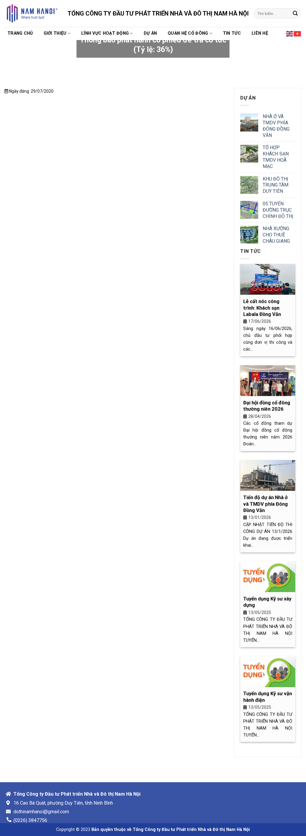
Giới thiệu (55, 33)
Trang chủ (20, 33)
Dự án (150, 33)
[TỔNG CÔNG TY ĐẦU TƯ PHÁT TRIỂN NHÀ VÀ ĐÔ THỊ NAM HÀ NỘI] (31, 13)
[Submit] (295, 13)
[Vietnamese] (298, 33)
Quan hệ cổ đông (188, 33)
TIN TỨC (232, 33)
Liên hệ (260, 33)
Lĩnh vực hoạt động (105, 33)
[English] (290, 33)
